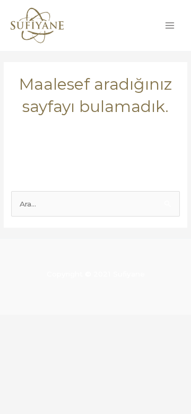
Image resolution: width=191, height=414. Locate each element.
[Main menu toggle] (170, 26)
